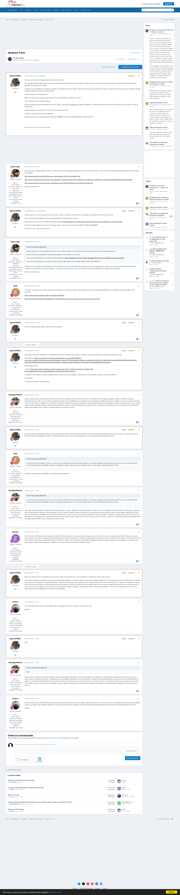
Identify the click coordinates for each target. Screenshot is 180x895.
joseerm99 (13, 782)
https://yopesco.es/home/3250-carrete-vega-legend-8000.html (44, 295)
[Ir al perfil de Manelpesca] (147, 143)
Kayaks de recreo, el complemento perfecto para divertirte (158, 270)
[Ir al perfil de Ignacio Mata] (10, 59)
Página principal (12, 10)
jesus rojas (15, 167)
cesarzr (15, 602)
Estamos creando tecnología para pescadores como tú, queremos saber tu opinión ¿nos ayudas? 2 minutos (40, 802)
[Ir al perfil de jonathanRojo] (147, 82)
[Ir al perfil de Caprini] (147, 30)
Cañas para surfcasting (32, 60)
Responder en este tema (130, 67)
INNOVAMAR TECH (15, 804)
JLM (11, 796)
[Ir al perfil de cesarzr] (15, 608)
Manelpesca (155, 146)
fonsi (15, 286)
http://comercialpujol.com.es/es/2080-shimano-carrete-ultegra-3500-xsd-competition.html (52, 176)
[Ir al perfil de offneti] (119, 788)
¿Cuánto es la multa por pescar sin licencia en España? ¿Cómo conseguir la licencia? (159, 282)
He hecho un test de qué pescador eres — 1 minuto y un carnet (159, 187)
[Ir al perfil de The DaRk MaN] (147, 261)
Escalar (15, 532)
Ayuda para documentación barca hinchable (21, 780)
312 (16, 618)
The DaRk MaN (156, 263)
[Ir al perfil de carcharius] (147, 214)
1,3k (16, 183)
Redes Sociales (45, 10)
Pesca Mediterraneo (158, 243)
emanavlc (152, 227)
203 (16, 411)
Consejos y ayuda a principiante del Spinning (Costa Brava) (26, 787)
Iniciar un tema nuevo (108, 67)
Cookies (104, 888)
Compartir (121, 59)
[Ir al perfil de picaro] (119, 781)
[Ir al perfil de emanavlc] (147, 224)
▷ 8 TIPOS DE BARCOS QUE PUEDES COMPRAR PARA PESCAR (158, 251)
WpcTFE (12, 811)
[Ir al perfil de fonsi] (15, 292)
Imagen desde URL (131, 751)
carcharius (153, 217)
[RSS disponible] (172, 819)
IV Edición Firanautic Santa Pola (159, 261)
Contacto (97, 888)
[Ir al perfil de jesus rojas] (15, 173)
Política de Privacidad (86, 888)
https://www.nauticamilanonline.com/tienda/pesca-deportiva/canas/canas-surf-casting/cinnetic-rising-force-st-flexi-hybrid (62, 299)
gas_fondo (125, 795)
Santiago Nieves (15, 395)
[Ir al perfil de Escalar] (15, 538)
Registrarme (168, 4)
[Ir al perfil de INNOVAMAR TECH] (119, 803)
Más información (55, 892)
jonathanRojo (156, 85)
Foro (21, 10)
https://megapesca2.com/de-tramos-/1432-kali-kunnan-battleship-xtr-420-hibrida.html (92, 222)
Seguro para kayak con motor (159, 102)
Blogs (35, 10)
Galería (28, 10)
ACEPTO (171, 892)
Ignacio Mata (20, 58)
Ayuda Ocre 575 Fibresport (16, 809)
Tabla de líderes (86, 10)
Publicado (163, 129)
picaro (124, 780)
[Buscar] (172, 9)
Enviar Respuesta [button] (132, 758)
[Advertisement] (74, 36)
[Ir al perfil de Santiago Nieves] (15, 401)
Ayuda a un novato (13, 795)
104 (16, 302)
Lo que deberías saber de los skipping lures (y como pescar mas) (158, 239)
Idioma (75, 888)
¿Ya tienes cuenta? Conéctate (151, 4)
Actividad (55, 10)
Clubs (76, 10)
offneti (12, 789)
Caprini (154, 33)
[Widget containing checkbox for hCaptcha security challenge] (29, 759)
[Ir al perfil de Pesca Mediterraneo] (147, 238)
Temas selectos (66, 10)
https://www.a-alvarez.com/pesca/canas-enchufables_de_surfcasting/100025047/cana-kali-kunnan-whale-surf (59, 183)
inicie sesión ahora (55, 738)
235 (16, 548)
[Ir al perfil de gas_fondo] (119, 796)
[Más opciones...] (139, 76)
